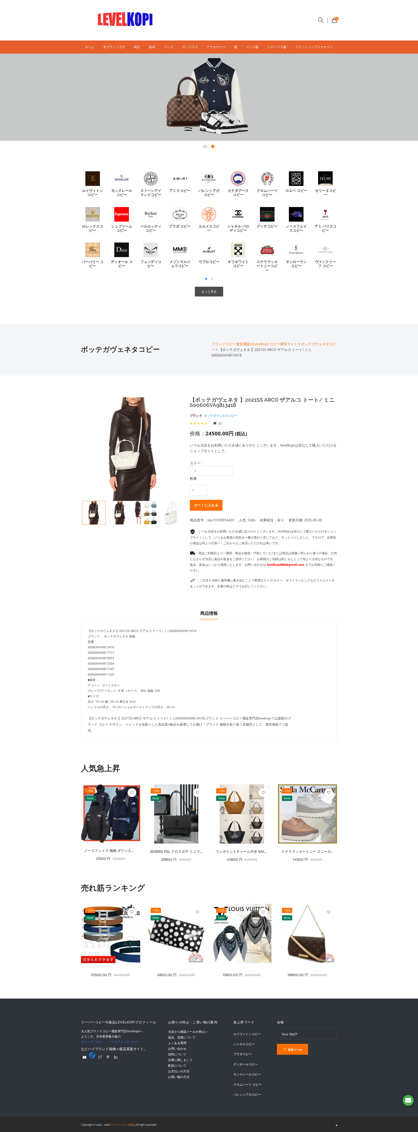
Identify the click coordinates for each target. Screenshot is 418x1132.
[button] (205, 146)
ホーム (89, 47)
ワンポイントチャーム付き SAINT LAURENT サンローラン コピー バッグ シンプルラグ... (242, 851)
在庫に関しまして (180, 1060)
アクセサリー (216, 47)
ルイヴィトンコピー (247, 1034)
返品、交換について (182, 1037)
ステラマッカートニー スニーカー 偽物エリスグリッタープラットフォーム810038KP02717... (307, 851)
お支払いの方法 (178, 1071)
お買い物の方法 (178, 1077)
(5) (219, 423)
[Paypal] (84, 1057)
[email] (408, 1100)
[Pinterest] (107, 1057)
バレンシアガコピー (247, 1094)
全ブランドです (114, 47)
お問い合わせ (177, 1048)
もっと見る (209, 291)
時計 (137, 47)
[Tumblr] (92, 1055)
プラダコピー (242, 1054)
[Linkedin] (115, 1057)
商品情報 (209, 613)
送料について (177, 1054)
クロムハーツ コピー (247, 1084)
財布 (152, 47)
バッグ (169, 47)
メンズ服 (252, 47)
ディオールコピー (245, 1064)
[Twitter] (100, 1057)
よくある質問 (177, 1043)
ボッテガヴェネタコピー (220, 415)
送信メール (294, 1049)
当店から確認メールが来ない (188, 1031)
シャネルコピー (244, 1044)
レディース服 (277, 47)
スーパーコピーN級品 (122, 1124)
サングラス (190, 47)
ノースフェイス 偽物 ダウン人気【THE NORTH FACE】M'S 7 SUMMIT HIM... (110, 851)
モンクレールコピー (247, 1074)
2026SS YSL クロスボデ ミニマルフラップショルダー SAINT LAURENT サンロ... (176, 851)
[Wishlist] (132, 792)
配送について (177, 1065)
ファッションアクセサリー (314, 47)
